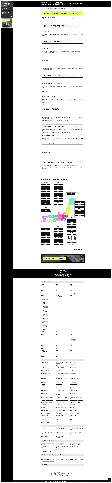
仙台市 (79, 208)
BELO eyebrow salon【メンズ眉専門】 (61, 396)
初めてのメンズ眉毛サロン (60, 444)
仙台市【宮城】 (45, 287)
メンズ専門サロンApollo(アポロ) (60, 367)
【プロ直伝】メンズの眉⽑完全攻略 (5, 16)
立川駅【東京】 (45, 311)
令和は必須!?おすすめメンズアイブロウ (75, 434)
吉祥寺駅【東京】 (45, 321)
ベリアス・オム (44, 404)
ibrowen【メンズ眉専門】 (45, 413)
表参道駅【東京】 (45, 315)
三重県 (58, 229)
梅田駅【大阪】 (73, 340)
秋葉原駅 (44, 296)
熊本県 (46, 237)
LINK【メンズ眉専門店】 (73, 405)
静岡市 (58, 202)
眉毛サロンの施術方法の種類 (74, 446)
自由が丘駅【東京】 (46, 306)
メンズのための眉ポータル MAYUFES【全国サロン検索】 (78, 3)
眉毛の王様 (43, 380)
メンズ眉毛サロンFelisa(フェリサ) (47, 364)
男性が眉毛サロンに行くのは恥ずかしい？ (76, 444)
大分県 (46, 239)
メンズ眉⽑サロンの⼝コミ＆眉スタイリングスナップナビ (5, 12)
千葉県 (71, 230)
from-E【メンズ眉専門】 (45, 412)
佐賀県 (46, 233)
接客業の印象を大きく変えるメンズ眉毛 (61, 459)
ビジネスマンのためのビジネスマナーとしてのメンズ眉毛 (52, 454)
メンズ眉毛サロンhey (73, 362)
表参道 (75, 237)
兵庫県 (58, 239)
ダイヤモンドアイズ (73, 370)
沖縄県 (46, 210)
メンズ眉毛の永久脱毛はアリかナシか (61, 434)
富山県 (58, 186)
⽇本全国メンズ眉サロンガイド (4, 9)
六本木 (72, 238)
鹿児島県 (45, 244)
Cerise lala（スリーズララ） (74, 393)
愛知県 (58, 204)
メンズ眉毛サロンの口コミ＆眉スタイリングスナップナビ (52, 359)
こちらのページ (60, 475)
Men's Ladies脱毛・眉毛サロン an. (61, 407)
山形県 (79, 213)
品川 (43, 298)
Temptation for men (73, 373)
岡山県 (46, 189)
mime (43, 420)
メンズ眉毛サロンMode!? (73, 382)
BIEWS (71, 419)
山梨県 (58, 193)
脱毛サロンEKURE (44, 393)
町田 (70, 240)
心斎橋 (61, 237)
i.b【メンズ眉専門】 (59, 413)
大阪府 (58, 236)
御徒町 (44, 303)
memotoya (58, 385)
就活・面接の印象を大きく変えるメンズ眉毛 (76, 459)
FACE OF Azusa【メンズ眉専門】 (60, 410)
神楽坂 (69, 238)
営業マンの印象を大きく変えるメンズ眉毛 (48, 459)
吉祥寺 (75, 239)
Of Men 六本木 (44, 382)
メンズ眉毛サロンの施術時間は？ (46, 451)
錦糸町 (72, 239)
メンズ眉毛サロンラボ (59, 404)
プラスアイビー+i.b (59, 380)
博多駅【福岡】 (45, 352)
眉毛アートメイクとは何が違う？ (75, 448)
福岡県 (46, 229)
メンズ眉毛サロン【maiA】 (60, 390)
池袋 (71, 236)
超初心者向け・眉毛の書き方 (46, 434)
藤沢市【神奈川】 (59, 296)
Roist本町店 (44, 378)
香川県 (46, 198)
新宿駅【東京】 (45, 326)
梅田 (58, 237)
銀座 (71, 237)
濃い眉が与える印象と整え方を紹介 (61, 428)
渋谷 (74, 236)
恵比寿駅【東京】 (45, 318)
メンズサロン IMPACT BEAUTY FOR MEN (76, 385)
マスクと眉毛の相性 (45, 436)
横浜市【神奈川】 (59, 298)
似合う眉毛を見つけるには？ (60, 430)
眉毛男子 (71, 387)
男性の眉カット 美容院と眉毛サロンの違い (48, 443)
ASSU (57, 419)
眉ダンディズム (72, 388)
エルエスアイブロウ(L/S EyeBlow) (61, 388)
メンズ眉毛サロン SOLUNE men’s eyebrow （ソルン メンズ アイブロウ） (47, 376)
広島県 (46, 191)
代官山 (44, 300)
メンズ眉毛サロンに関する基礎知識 (48, 440)
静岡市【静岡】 (45, 335)
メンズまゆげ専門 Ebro (45, 370)
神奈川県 (71, 242)
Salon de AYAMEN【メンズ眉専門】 (75, 412)
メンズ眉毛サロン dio (73, 367)
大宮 (71, 228)
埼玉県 (71, 227)
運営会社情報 (44, 464)
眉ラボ (57, 387)
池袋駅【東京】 (45, 327)
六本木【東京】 (45, 314)
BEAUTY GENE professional (46, 405)
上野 (68, 237)
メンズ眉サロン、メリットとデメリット (75, 443)
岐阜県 (58, 198)
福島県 (79, 215)
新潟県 (58, 184)
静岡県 (58, 200)
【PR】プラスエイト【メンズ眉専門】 (47, 416)
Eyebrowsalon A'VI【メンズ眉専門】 (75, 396)
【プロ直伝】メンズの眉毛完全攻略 (48, 425)
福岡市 (44, 230)
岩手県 (79, 204)
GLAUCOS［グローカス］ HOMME (61, 368)
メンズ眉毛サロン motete (74, 368)
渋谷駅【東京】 (45, 329)
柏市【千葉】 (73, 293)
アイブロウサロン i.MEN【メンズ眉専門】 (62, 405)
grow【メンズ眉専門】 (59, 412)
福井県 (58, 191)
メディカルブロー (72, 416)
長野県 (58, 196)
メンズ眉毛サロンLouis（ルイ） (74, 390)
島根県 (46, 186)
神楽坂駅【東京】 (45, 319)
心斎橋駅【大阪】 (73, 341)
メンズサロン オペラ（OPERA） (60, 420)
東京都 (71, 234)
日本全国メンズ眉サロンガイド (47, 281)
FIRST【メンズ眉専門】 (73, 410)
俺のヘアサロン (72, 420)
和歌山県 (58, 244)
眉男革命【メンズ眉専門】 (74, 415)
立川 (73, 240)
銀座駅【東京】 (45, 323)
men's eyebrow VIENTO (73, 384)
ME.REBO (43, 384)
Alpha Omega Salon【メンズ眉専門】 (47, 400)
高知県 (46, 203)
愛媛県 (46, 200)
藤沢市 (73, 244)
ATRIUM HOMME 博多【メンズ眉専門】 (47, 397)
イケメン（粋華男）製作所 (45, 419)
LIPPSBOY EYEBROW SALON (74, 407)
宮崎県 (46, 242)
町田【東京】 (45, 325)
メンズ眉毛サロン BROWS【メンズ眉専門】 (48, 396)
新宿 (68, 236)
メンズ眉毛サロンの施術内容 (46, 444)
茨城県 (71, 220)
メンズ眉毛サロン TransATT (46, 388)
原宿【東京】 (45, 310)
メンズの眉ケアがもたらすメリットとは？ (48, 430)
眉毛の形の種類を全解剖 (73, 430)
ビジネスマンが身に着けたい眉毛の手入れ (48, 461)
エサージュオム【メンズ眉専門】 (75, 413)
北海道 (71, 193)
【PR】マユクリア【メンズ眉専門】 (47, 402)
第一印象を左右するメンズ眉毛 (74, 457)
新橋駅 (44, 302)
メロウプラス (44, 387)
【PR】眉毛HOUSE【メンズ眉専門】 (75, 402)
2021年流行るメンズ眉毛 (59, 432)
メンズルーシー (44, 367)
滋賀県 (58, 231)
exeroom (43, 407)
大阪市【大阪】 (73, 339)
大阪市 (55, 237)
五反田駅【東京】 (45, 299)
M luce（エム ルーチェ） (45, 422)
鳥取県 (46, 184)
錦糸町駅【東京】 (45, 317)
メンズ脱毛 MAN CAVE (45, 390)
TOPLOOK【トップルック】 (46, 373)
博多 (47, 230)
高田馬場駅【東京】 (46, 307)
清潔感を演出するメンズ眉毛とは (60, 457)
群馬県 (71, 224)
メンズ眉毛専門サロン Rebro (74, 378)
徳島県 (46, 196)
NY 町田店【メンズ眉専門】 (46, 415)
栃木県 (71, 222)
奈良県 (58, 242)
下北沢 (44, 304)
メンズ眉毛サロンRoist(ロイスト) (61, 378)
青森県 (79, 202)
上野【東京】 (45, 322)
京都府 (58, 233)
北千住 (69, 239)
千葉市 (70, 232)
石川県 (58, 189)
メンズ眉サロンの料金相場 (60, 443)
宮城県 (79, 206)
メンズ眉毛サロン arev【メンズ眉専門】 (61, 397)
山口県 (46, 193)
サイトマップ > (83, 481)
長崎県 (46, 235)
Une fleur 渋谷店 (72, 404)
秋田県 (79, 210)
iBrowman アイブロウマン (46, 362)
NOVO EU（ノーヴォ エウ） (60, 382)
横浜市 (70, 244)
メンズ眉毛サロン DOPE (59, 370)
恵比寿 (75, 238)
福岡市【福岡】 (45, 351)
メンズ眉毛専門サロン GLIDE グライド (47, 368)
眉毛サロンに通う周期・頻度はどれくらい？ (48, 448)
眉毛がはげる (44, 428)
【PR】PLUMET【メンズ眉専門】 (61, 402)
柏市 (73, 232)
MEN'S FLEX (44, 385)
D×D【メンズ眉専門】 (45, 410)
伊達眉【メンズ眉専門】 (59, 415)
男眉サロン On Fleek (59, 384)
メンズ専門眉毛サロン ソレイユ (74, 364)
